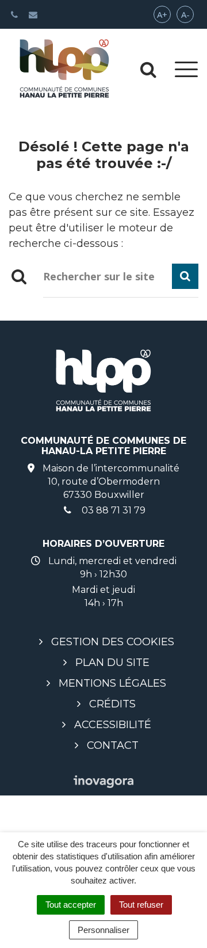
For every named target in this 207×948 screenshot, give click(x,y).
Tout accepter (70, 904)
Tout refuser (141, 904)
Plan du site (112, 662)
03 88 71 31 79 (112, 510)
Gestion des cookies (112, 641)
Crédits (112, 704)
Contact (113, 745)
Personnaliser (103, 930)
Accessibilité (112, 724)
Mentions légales (112, 683)
